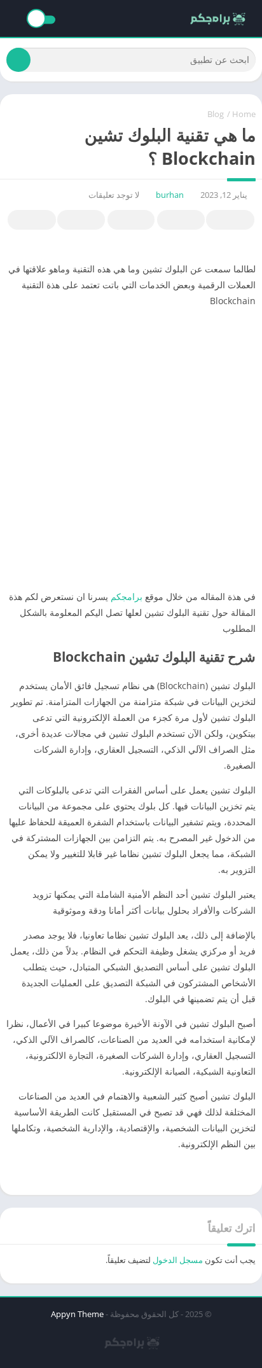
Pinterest (131, 220)
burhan (170, 194)
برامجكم (126, 596)
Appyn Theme (77, 1314)
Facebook (230, 220)
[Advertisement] (131, 449)
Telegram (80, 220)
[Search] (18, 60)
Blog (215, 114)
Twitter (180, 220)
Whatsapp (32, 220)
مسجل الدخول (178, 1260)
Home (244, 114)
